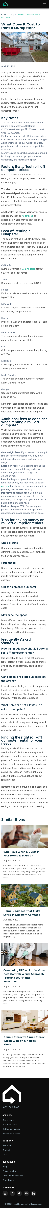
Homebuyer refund (12, 1133)
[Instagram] (5, 1193)
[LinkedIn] (33, 1193)
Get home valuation (12, 1129)
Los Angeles (28, 269)
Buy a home (8, 1120)
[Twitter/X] (19, 1193)
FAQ (5, 1154)
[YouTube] (26, 1193)
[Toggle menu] (44, 4)
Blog (12, 15)
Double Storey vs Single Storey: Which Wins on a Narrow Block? (24, 1041)
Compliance (8, 1180)
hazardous (27, 216)
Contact (6, 1150)
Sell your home (10, 1124)
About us (7, 1145)
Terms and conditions (13, 1175)
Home (3, 15)
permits (5, 486)
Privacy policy (9, 1171)
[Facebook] (12, 1193)
